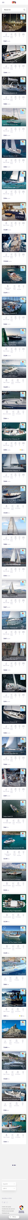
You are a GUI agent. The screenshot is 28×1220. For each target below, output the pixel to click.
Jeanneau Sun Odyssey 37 (11, 470)
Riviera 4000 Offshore (10, 376)
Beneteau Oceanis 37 (10, 313)
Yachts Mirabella (8, 250)
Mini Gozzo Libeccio (9, 282)
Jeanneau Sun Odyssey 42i (11, 785)
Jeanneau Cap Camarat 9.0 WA (13, 848)
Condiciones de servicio (8, 1209)
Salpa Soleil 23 (8, 816)
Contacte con (5, 1213)
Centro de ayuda (6, 1206)
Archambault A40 (9, 690)
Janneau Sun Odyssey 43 (11, 439)
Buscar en (7, 10)
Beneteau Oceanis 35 (10, 62)
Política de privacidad (8, 1211)
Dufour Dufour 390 (9, 187)
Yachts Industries (8, 1036)
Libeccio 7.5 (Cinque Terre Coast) (13, 1005)
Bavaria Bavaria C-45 (10, 156)
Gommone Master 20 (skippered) (13, 1131)
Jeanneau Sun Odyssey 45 (11, 565)
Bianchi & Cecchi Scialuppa (12, 879)
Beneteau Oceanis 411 (10, 596)
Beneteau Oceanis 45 (10, 93)
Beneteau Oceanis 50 (10, 533)
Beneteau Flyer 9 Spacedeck (12, 911)
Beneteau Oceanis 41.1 (10, 124)
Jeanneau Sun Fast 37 (10, 659)
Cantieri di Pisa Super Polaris (12, 942)
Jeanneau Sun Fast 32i (10, 753)
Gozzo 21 (6, 974)
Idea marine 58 (8, 407)
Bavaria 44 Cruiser (9, 30)
